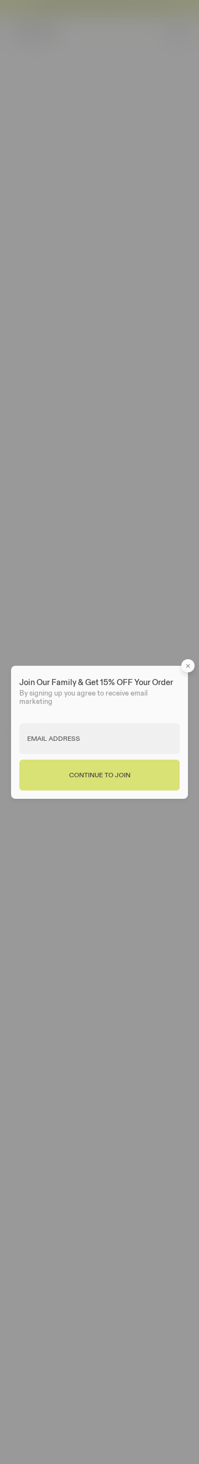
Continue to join (99, 774)
